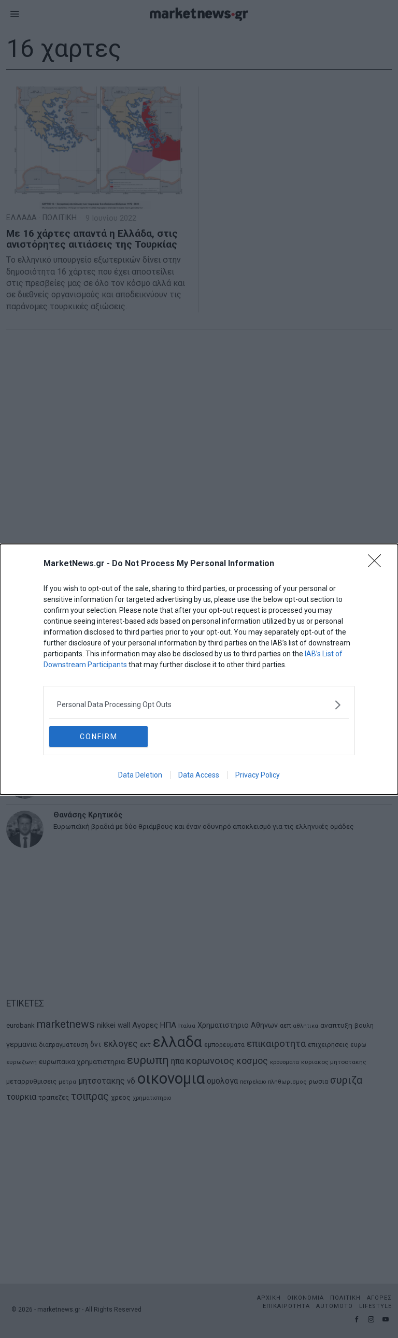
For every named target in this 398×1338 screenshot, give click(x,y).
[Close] (378, 564)
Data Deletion (140, 775)
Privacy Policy (257, 775)
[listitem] (199, 704)
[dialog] (199, 669)
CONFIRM (99, 736)
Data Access (198, 775)
